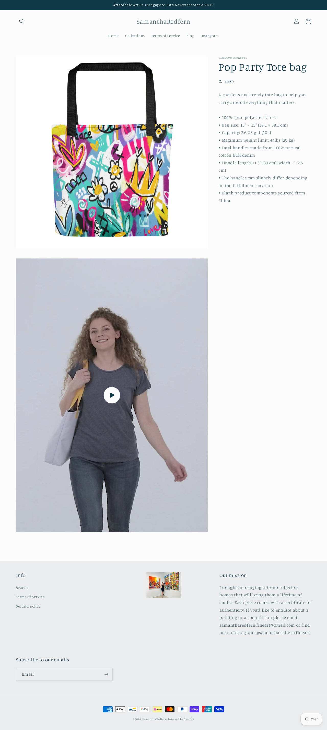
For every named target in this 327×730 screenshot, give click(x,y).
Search (22, 587)
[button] (22, 21)
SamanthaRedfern (154, 719)
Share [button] (230, 81)
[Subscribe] (106, 674)
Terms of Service (30, 597)
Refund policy (28, 606)
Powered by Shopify (181, 719)
